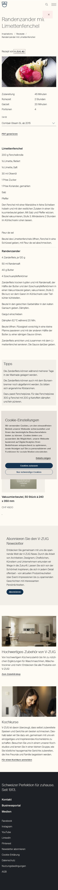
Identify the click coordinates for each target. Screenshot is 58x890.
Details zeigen (43, 458)
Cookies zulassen (29, 465)
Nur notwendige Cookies (29, 472)
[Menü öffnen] (53, 4)
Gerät (4, 117)
